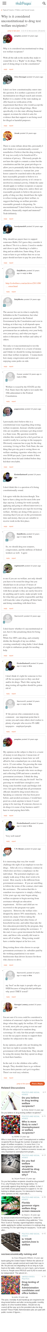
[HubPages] (23, 3)
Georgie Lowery (21, 1005)
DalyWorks (21, 270)
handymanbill (20, 226)
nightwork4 (19, 566)
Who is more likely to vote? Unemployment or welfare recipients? (30, 1127)
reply (5, 69)
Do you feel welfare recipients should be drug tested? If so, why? (30, 1167)
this (30, 273)
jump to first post (23, 1084)
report (11, 69)
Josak (16, 133)
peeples (17, 36)
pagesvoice (19, 409)
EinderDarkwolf (20, 474)
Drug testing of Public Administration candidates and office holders (31, 1288)
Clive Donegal (20, 77)
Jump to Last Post (14, 31)
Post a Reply (37, 1084)
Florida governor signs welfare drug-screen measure (31, 1206)
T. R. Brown (19, 849)
